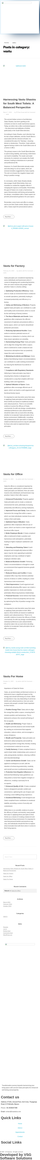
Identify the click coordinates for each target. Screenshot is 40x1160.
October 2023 (7, 906)
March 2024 (6, 902)
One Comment (28, 479)
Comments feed (8, 933)
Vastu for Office (13, 474)
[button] (34, 17)
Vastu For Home (13, 676)
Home (6, 43)
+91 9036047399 (11, 1108)
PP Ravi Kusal (20, 112)
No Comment (31, 112)
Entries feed (6, 931)
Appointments (20, 1132)
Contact (20, 1136)
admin (21, 271)
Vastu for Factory (14, 265)
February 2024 (7, 904)
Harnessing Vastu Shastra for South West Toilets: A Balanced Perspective (19, 103)
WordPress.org (7, 935)
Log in (5, 929)
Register (5, 927)
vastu (7, 114)
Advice (20, 1128)
